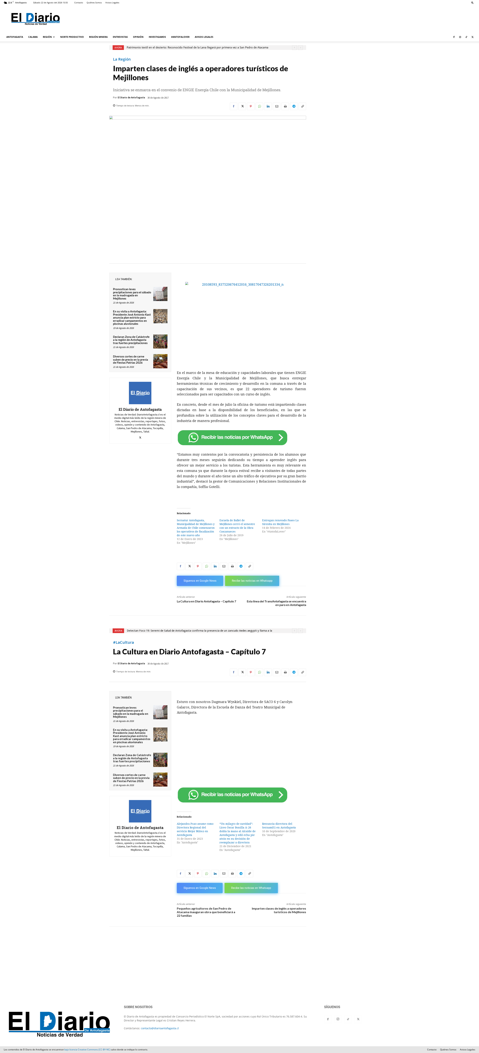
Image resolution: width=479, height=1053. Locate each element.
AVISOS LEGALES (204, 37)
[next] (300, 47)
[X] (472, 37)
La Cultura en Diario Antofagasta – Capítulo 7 (206, 601)
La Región (122, 59)
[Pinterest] (250, 106)
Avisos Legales (112, 2)
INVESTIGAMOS (157, 37)
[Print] (285, 106)
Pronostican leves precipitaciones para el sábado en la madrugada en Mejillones (132, 293)
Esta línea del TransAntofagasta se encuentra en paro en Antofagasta (276, 603)
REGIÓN (47, 37)
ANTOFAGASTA (14, 37)
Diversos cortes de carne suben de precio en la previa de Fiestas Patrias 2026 (130, 359)
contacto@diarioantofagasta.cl (160, 1028)
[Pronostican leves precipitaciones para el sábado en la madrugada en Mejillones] (160, 294)
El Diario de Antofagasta (131, 97)
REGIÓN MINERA (98, 37)
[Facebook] (454, 37)
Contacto (78, 2)
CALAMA (33, 37)
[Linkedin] (268, 106)
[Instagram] (460, 37)
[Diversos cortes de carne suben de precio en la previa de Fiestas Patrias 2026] (160, 361)
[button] (472, 2)
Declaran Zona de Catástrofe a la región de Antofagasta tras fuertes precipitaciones (131, 340)
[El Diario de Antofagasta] (140, 393)
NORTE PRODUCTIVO (72, 37)
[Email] (276, 106)
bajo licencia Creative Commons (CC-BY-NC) (87, 1049)
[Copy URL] (302, 106)
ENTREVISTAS (120, 37)
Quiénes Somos (94, 2)
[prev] (294, 47)
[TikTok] (466, 37)
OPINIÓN (138, 37)
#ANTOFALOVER (180, 37)
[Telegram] (294, 106)
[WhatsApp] (259, 106)
